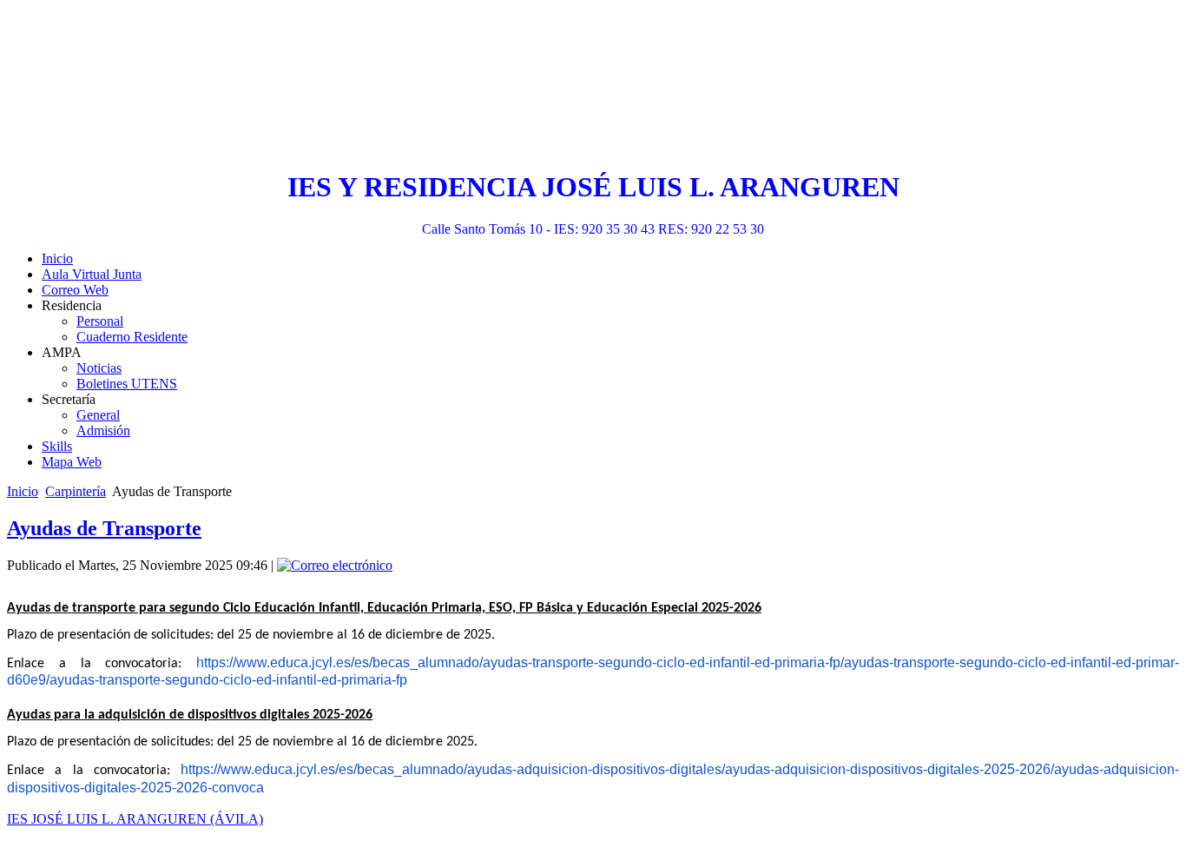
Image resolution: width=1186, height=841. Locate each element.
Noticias (99, 368)
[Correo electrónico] (334, 565)
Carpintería (75, 491)
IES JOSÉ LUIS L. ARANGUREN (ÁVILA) (135, 818)
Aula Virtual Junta (92, 274)
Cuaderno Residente (132, 336)
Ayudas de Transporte (104, 528)
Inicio (57, 258)
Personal (99, 321)
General (98, 414)
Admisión (103, 430)
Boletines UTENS (126, 383)
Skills (57, 446)
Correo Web (75, 289)
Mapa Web (72, 461)
